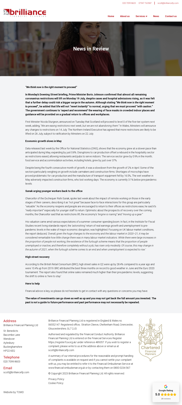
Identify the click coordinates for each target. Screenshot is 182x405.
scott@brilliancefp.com (168, 3)
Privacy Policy (56, 379)
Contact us (171, 16)
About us (125, 16)
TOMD (20, 392)
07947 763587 (145, 3)
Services (140, 16)
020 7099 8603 (129, 3)
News (156, 16)
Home (111, 16)
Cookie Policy (55, 383)
